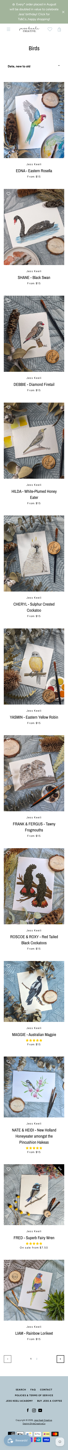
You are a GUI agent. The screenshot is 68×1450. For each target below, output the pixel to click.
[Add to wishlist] (8, 87)
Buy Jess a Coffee (49, 1401)
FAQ (33, 1389)
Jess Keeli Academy (19, 1401)
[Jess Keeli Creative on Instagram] (34, 1410)
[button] (34, 1040)
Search (21, 1389)
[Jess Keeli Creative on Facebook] (28, 1410)
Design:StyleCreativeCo (34, 1423)
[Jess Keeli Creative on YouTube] (40, 1410)
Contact (46, 1389)
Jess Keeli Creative (43, 1420)
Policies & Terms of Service (34, 1395)
